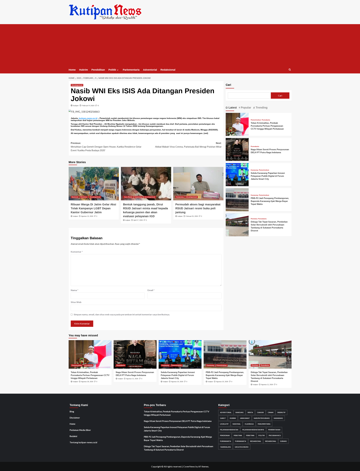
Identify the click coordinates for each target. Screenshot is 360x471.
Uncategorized (77, 85)
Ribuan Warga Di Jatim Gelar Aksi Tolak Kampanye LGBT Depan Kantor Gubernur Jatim (93, 208)
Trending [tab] (261, 107)
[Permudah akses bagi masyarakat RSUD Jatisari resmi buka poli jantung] (198, 183)
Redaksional (167, 69)
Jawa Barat (128, 197)
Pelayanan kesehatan (229, 430)
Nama (74, 290)
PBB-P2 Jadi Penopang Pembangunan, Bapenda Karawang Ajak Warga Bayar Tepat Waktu (270, 201)
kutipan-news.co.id (88, 118)
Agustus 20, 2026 (177, 381)
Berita (250, 412)
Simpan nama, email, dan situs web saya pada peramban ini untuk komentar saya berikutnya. (122, 314)
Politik (112, 69)
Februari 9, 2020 (88, 105)
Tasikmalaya (225, 447)
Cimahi (270, 412)
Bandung (240, 412)
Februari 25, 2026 (192, 216)
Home (72, 69)
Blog (72, 411)
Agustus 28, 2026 (87, 381)
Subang (283, 441)
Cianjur (260, 412)
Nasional (75, 197)
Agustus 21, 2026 (132, 378)
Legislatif (224, 424)
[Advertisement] (180, 45)
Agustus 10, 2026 (87, 216)
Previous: (106, 146)
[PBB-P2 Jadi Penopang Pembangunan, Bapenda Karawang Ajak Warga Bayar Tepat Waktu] (237, 199)
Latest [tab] (232, 107)
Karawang (138, 197)
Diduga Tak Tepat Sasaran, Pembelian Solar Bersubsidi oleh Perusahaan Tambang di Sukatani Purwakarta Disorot (178, 448)
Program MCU (275, 435)
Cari (228, 84)
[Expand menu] (117, 70)
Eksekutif (281, 412)
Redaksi (73, 436)
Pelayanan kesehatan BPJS (253, 430)
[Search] (290, 69)
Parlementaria (131, 69)
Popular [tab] (245, 107)
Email (151, 290)
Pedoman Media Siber (80, 430)
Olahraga (249, 424)
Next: (188, 145)
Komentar (77, 251)
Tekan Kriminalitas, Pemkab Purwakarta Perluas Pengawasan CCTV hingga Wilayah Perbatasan (267, 126)
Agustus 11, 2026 (267, 384)
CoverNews (189, 466)
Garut (223, 418)
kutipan (76, 105)
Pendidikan (98, 69)
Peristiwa (83, 197)
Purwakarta (266, 120)
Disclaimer (75, 417)
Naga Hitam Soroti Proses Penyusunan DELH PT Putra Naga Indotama (178, 421)
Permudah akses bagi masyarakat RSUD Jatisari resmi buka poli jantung (197, 208)
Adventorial (150, 69)
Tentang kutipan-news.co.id (83, 442)
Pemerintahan (256, 120)
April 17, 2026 (138, 220)
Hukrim (83, 69)
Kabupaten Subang (262, 418)
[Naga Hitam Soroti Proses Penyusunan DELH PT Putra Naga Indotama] (237, 149)
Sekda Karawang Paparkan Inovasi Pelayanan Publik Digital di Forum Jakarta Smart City (268, 176)
